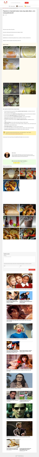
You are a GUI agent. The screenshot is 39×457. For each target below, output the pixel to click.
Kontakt (16, 456)
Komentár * (5, 255)
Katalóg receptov (12, 6)
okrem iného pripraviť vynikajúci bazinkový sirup (15, 133)
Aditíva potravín (28, 6)
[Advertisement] (19, 21)
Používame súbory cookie (21, 456)
